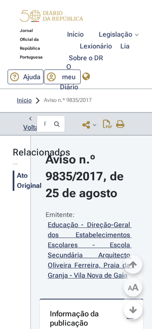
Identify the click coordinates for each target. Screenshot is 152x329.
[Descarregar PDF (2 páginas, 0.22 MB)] (107, 124)
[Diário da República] (51, 18)
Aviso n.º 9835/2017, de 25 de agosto (86, 176)
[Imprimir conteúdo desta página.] (120, 124)
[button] (51, 17)
